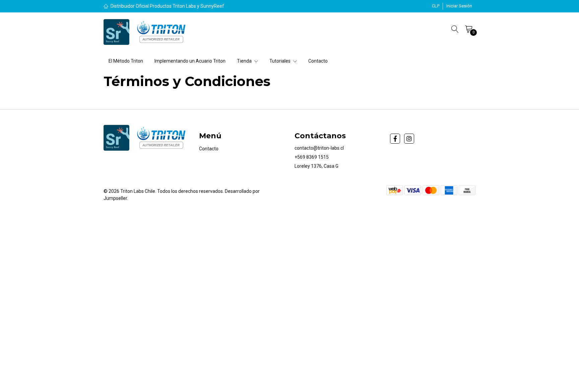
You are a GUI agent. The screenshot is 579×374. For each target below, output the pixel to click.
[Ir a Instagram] (409, 138)
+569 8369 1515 (312, 157)
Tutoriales (280, 61)
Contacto (318, 61)
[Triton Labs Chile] (146, 32)
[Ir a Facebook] (395, 138)
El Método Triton (126, 61)
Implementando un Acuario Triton (190, 61)
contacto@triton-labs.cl (319, 148)
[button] (436, 6)
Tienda (245, 61)
